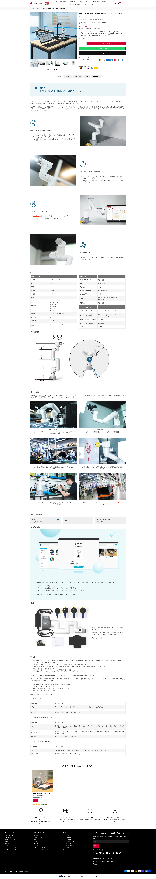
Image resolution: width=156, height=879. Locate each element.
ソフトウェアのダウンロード (41, 850)
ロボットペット (84, 1)
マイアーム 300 (8, 841)
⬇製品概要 (82, 38)
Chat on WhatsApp (105, 48)
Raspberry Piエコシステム (69, 852)
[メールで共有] (59, 69)
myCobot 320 (8, 837)
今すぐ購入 (102, 53)
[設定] (115, 3)
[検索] (112, 3)
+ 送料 (81, 28)
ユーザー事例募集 (67, 845)
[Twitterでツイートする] (54, 69)
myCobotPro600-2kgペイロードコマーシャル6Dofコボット (42, 794)
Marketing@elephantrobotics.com (84, 91)
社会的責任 (66, 847)
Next (75, 35)
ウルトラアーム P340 (10, 839)
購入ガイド (37, 841)
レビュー (68, 76)
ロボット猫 (7, 852)
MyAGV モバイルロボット (11, 850)
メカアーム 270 (8, 845)
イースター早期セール (60, 1)
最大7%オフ (36, 8)
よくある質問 (96, 76)
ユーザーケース (67, 843)
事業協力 (65, 850)
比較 (87, 76)
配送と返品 (78, 76)
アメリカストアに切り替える (75, 4)
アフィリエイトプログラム (69, 841)
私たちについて (89, 4)
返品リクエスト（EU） (39, 847)
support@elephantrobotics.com (107, 864)
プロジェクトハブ (38, 837)
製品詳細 (59, 76)
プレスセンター (67, 837)
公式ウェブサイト (67, 839)
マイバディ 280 (8, 843)
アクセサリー (95, 1)
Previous (31, 35)
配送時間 (36, 843)
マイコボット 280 (9, 835)
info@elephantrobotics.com (107, 638)
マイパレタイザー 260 (10, 847)
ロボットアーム (73, 1)
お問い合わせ (37, 835)
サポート (104, 1)
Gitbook (35, 520)
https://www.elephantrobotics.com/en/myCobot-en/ (60, 594)
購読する (96, 845)
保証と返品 (37, 845)
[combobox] (68, 876)
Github (67, 521)
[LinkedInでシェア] (57, 69)
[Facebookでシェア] (52, 69)
